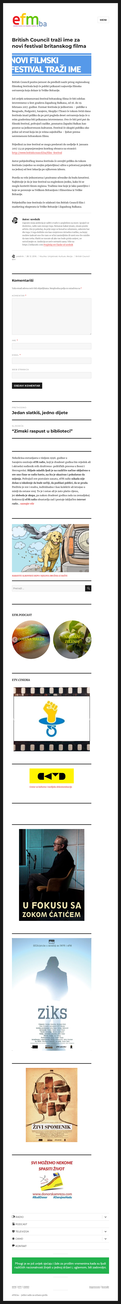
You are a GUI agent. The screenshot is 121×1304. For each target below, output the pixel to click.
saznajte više (27, 503)
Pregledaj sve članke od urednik (58, 244)
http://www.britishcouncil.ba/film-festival (37, 152)
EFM (14, 1287)
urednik (20, 256)
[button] (14, 719)
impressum (94, 1287)
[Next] (88, 640)
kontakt (105, 1287)
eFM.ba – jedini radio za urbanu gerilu (30, 1295)
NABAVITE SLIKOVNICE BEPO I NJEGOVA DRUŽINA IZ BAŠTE (39, 576)
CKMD (26, 1287)
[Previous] (15, 640)
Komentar (19, 295)
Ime (15, 340)
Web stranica (20, 369)
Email (16, 355)
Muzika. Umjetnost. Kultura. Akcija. (56, 256)
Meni (103, 20)
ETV (20, 1287)
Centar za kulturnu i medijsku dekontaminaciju (51, 787)
